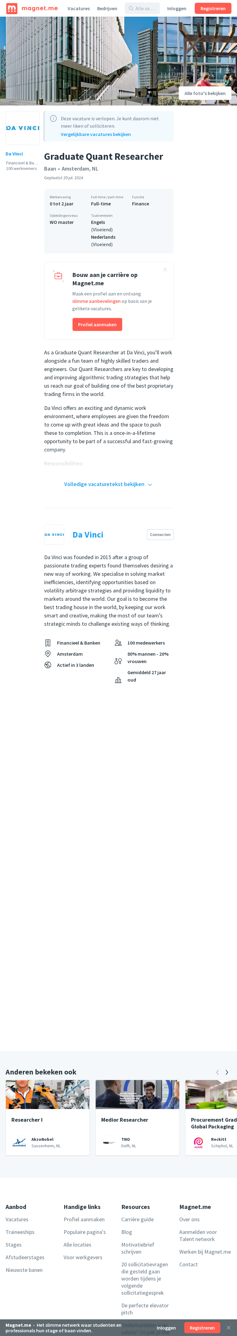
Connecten (160, 534)
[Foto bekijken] (79, 61)
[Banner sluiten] (165, 270)
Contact (188, 1264)
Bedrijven (107, 8)
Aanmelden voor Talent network (198, 1235)
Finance (140, 203)
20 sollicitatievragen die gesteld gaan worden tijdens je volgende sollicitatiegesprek (144, 1278)
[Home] (32, 8)
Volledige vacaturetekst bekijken (104, 484)
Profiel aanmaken (97, 324)
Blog (126, 1231)
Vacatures (79, 8)
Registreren (213, 8)
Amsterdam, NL (80, 168)
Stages (14, 1244)
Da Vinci (14, 154)
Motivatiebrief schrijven (137, 1248)
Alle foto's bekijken (205, 93)
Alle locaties (77, 1244)
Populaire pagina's (85, 1231)
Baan (50, 168)
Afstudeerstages (25, 1257)
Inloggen (176, 8)
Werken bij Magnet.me (205, 1251)
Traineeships (20, 1231)
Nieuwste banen (24, 1269)
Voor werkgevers (83, 1257)
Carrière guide (137, 1219)
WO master (62, 222)
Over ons (189, 1219)
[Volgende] (226, 1072)
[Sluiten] (228, 1327)
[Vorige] (217, 1072)
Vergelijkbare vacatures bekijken (96, 134)
